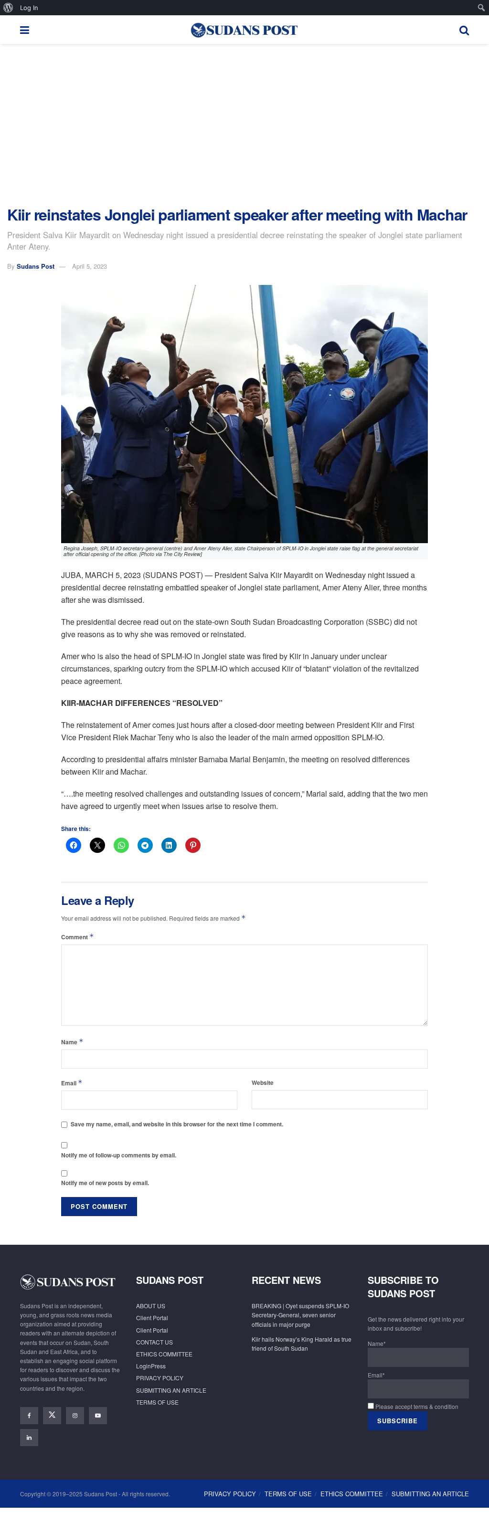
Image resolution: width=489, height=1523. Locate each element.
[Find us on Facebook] (29, 1415)
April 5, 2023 (89, 266)
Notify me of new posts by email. (105, 1182)
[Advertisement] (244, 125)
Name (72, 1041)
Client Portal (152, 1317)
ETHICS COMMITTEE (164, 1354)
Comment (77, 936)
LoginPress (151, 1366)
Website (263, 1082)
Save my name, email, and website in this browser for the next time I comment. (177, 1124)
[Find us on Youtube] (98, 1415)
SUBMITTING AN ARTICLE (171, 1390)
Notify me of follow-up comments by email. (118, 1155)
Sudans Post (35, 266)
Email (72, 1082)
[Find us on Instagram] (75, 1415)
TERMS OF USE (157, 1402)
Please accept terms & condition (416, 1406)
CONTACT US (154, 1342)
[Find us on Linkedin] (29, 1437)
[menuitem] (8, 7)
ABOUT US (150, 1306)
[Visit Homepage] (244, 29)
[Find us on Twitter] (52, 1415)
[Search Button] (464, 29)
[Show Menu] (24, 29)
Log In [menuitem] (29, 7)
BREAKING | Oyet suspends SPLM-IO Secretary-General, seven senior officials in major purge (300, 1315)
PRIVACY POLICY (159, 1378)
